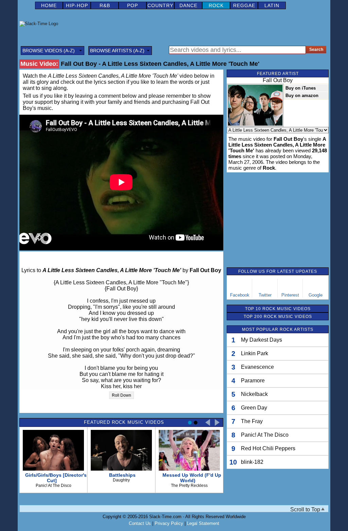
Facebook (239, 295)
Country (160, 5)
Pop (132, 5)
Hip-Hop (77, 5)
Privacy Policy (169, 523)
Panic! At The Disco (265, 435)
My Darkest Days (261, 340)
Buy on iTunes (300, 88)
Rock (216, 5)
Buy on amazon (301, 95)
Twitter (265, 295)
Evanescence (257, 367)
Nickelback (254, 394)
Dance (188, 5)
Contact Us (140, 523)
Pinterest (290, 295)
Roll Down (121, 395)
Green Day (254, 408)
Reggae (244, 5)
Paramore (253, 380)
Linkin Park (254, 353)
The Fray (252, 421)
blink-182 (252, 462)
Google (316, 295)
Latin (271, 5)
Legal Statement (203, 523)
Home (49, 5)
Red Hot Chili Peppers (268, 448)
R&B (105, 5)
